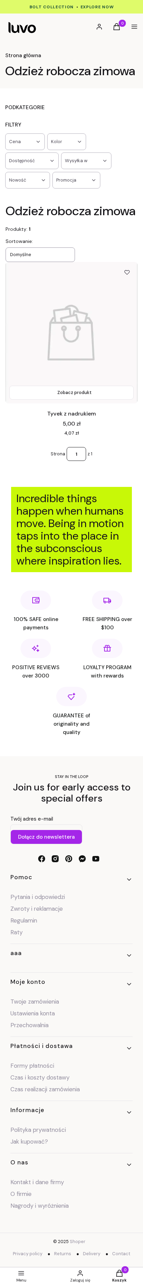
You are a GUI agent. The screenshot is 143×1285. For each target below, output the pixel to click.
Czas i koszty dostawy (39, 1077)
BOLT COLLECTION (52, 7)
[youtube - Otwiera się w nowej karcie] (96, 859)
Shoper (77, 1241)
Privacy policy (27, 1254)
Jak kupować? (29, 1141)
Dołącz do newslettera (46, 836)
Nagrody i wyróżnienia (39, 1205)
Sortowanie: (19, 241)
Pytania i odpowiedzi (37, 897)
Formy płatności (32, 1065)
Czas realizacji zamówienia (45, 1089)
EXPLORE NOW (97, 7)
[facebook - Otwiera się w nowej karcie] (41, 859)
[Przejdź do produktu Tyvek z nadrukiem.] (71, 332)
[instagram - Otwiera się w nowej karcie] (55, 859)
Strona (58, 454)
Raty (16, 932)
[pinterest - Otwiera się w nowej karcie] (69, 859)
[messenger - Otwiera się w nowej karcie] (82, 859)
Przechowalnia (29, 1025)
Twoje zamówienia (34, 1001)
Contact (121, 1254)
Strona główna (23, 55)
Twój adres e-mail (31, 818)
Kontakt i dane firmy (37, 1182)
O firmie (21, 1194)
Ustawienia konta (32, 1013)
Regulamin (23, 920)
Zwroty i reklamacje (36, 908)
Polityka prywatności (38, 1130)
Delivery (91, 1254)
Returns (62, 1254)
